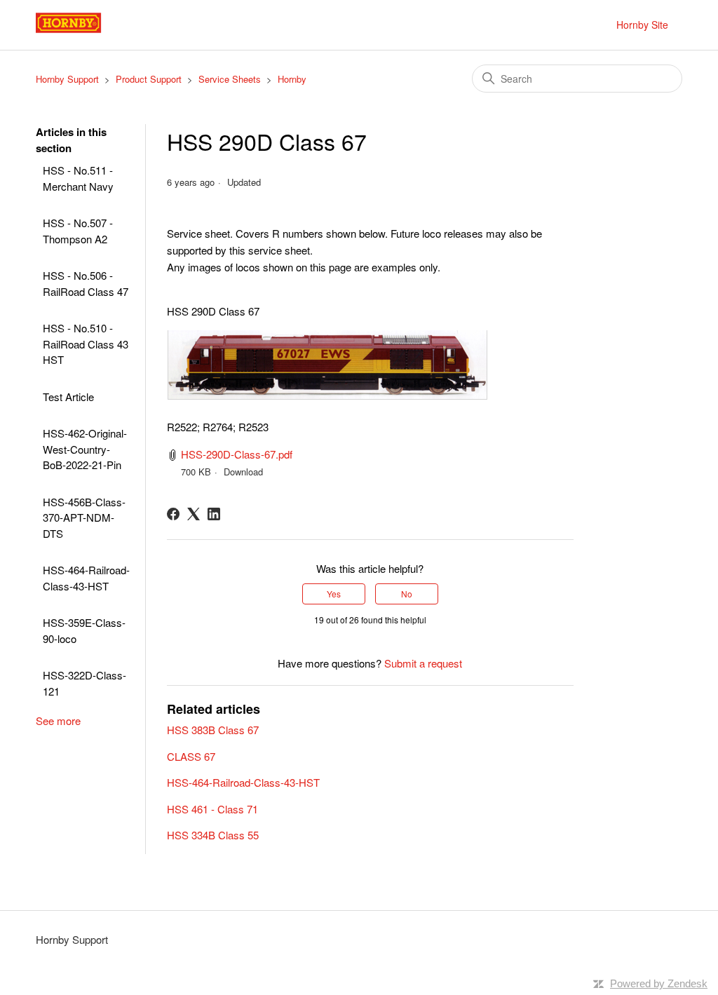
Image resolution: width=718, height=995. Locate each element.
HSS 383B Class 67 (213, 729)
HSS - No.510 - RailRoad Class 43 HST (85, 343)
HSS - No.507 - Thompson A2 (78, 230)
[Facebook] (173, 514)
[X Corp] (193, 514)
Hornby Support (67, 79)
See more (58, 720)
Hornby (292, 79)
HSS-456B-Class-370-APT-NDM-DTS (84, 517)
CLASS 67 (191, 756)
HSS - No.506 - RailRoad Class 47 (85, 283)
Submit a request (423, 663)
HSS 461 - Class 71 (212, 808)
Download (243, 471)
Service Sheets (229, 79)
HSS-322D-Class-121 (84, 683)
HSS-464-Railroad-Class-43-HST (86, 577)
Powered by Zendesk (658, 983)
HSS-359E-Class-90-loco (84, 630)
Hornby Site (642, 25)
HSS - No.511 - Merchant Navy (78, 178)
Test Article (68, 396)
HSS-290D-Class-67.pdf (236, 454)
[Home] (84, 31)
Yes (334, 594)
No (406, 594)
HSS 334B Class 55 (213, 834)
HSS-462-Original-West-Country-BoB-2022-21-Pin (85, 449)
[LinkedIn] (214, 514)
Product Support (149, 79)
